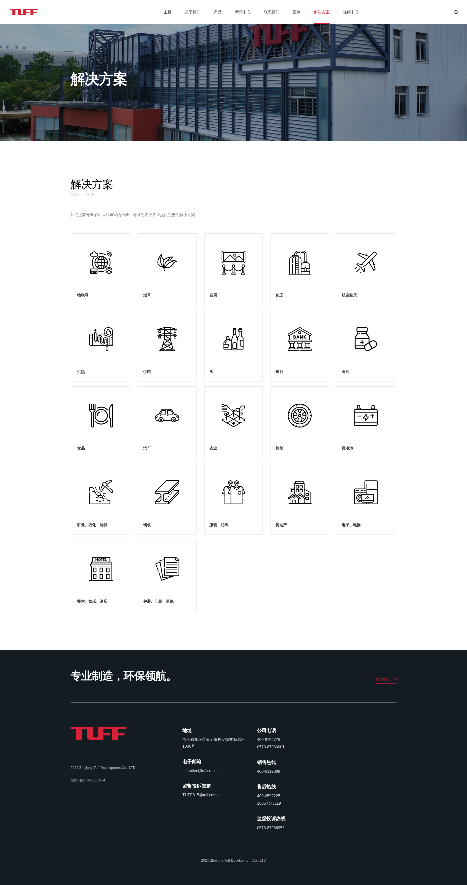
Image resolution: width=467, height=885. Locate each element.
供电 (147, 372)
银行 (279, 372)
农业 (213, 448)
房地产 (281, 525)
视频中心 (351, 12)
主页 (167, 12)
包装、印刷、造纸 (158, 601)
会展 (213, 295)
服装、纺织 (218, 525)
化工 (279, 295)
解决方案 (322, 12)
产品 (218, 12)
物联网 (83, 295)
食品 (81, 448)
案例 (297, 12)
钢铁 (147, 525)
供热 (81, 372)
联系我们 (271, 12)
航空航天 (349, 295)
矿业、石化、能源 (92, 525)
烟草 (147, 295)
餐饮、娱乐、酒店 (92, 601)
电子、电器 (351, 525)
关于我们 (192, 12)
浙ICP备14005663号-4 (88, 780)
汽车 (147, 448)
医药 (345, 372)
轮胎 (279, 448)
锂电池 (347, 448)
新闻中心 (243, 12)
